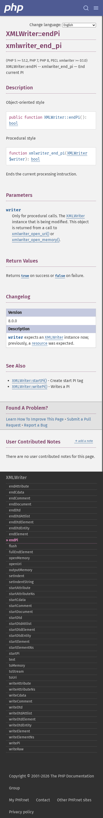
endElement (18, 534)
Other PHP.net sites (74, 800)
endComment (19, 498)
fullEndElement (21, 552)
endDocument (20, 504)
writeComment (20, 701)
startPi (14, 654)
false (60, 276)
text (12, 659)
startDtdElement (22, 630)
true (25, 276)
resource (40, 343)
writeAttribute (20, 683)
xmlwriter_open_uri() (30, 233)
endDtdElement (21, 522)
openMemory (19, 558)
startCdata (17, 600)
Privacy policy (21, 812)
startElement (19, 642)
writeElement (19, 731)
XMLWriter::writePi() (29, 386)
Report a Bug (35, 425)
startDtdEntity (20, 636)
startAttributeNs (22, 594)
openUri (15, 564)
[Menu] (96, 8)
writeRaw (16, 749)
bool (13, 123)
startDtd (15, 618)
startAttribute (19, 588)
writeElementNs (21, 737)
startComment (20, 606)
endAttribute (19, 486)
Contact (43, 800)
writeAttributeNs (22, 689)
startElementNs (21, 648)
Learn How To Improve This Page (35, 419)
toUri (13, 677)
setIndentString (21, 582)
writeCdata (17, 695)
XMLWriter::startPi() (29, 380)
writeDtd (15, 707)
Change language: (45, 24)
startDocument (21, 612)
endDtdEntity (19, 528)
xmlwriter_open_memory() (36, 239)
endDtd (14, 510)
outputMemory (20, 570)
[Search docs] (86, 8)
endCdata (16, 492)
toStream (16, 671)
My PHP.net (19, 800)
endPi (13, 540)
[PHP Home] (14, 8)
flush (13, 546)
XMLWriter (77, 153)
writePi (14, 743)
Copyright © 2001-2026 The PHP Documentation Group (51, 782)
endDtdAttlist (19, 516)
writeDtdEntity (20, 725)
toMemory (17, 665)
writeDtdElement (22, 719)
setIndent (16, 576)
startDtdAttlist (20, 624)
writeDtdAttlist (20, 713)
